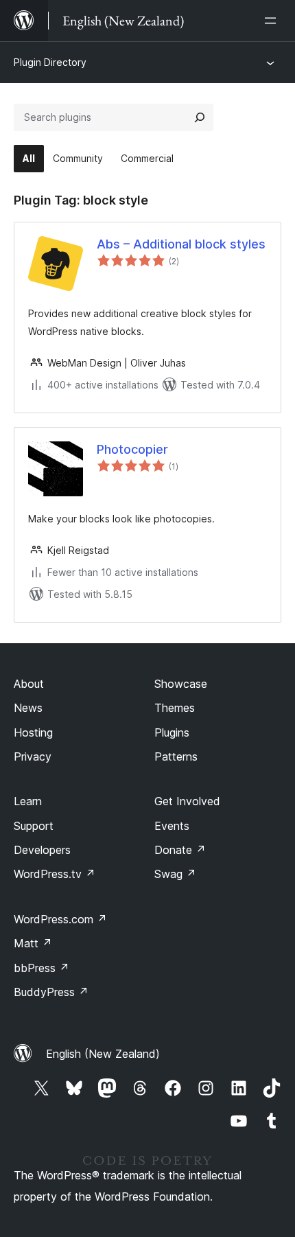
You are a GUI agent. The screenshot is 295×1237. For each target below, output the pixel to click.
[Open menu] (273, 20)
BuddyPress (51, 992)
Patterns (176, 756)
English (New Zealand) (103, 1054)
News (28, 708)
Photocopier (132, 449)
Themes (174, 708)
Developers (42, 850)
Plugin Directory (50, 62)
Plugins (171, 732)
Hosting (33, 732)
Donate (180, 850)
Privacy (32, 756)
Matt (33, 943)
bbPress (41, 968)
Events (171, 826)
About (29, 684)
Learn (28, 801)
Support (34, 826)
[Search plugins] (199, 117)
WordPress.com (60, 919)
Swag (175, 874)
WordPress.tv (54, 874)
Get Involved (187, 801)
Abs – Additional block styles (181, 244)
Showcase (180, 684)
